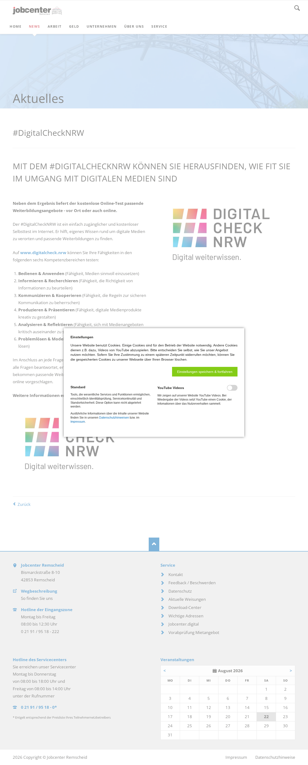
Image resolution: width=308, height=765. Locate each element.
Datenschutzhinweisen (114, 417)
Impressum (78, 421)
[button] (204, 371)
